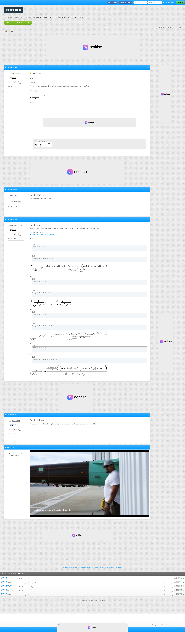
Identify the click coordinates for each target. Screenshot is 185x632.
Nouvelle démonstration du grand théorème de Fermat (80, 568)
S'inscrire (112, 2)
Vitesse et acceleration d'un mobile (111, 568)
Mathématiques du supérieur (67, 17)
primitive (4, 589)
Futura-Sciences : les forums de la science (28, 17)
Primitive (4, 581)
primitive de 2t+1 (6, 585)
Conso (136, 625)
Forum (10, 17)
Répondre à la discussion (18, 23)
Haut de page (172, 625)
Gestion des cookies (145, 625)
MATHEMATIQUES (50, 17)
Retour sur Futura (126, 2)
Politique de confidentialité (159, 625)
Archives (131, 625)
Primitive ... (5, 577)
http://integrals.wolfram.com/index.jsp (43, 234)
